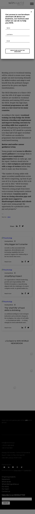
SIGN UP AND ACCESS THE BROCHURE (17, 51)
